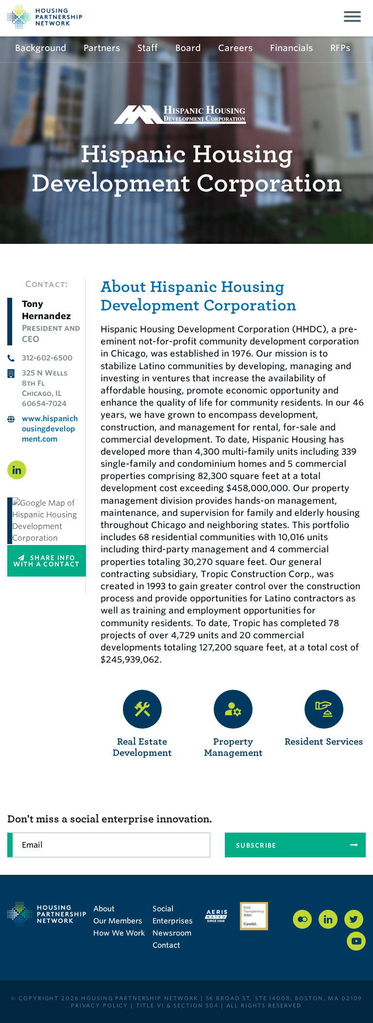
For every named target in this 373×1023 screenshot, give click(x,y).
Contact (166, 945)
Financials (291, 48)
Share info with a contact (46, 561)
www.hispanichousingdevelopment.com (50, 428)
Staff (147, 48)
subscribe (256, 845)
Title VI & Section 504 (177, 1005)
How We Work (119, 933)
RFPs (340, 48)
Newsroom (172, 933)
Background (40, 48)
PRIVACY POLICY (99, 1005)
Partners (102, 48)
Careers (235, 48)
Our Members (117, 921)
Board (188, 48)
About (104, 908)
